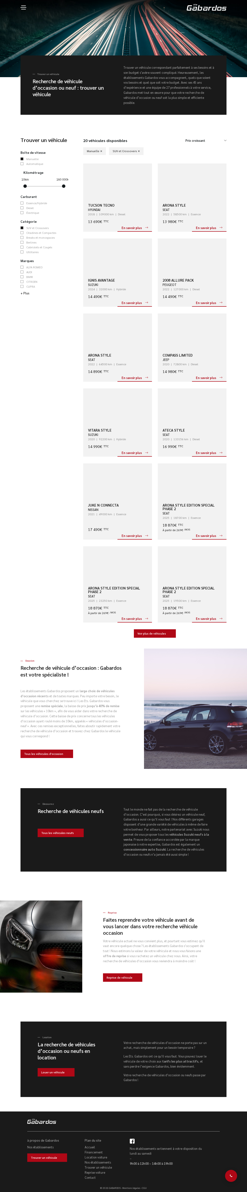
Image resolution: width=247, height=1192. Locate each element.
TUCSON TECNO (101, 205)
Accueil (90, 1147)
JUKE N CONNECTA (103, 505)
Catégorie (29, 221)
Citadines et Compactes (41, 232)
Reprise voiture (95, 1172)
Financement (94, 1152)
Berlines (31, 242)
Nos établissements (40, 1147)
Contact (90, 1177)
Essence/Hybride (36, 203)
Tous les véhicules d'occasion (43, 754)
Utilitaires (32, 252)
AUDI (29, 272)
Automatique (34, 163)
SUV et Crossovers (37, 227)
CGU (144, 1187)
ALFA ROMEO (34, 267)
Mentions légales (131, 1187)
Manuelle (32, 158)
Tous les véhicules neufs (57, 833)
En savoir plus (132, 228)
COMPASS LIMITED (177, 355)
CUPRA (30, 286)
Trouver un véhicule (44, 1157)
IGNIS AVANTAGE (101, 280)
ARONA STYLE (174, 205)
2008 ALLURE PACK (178, 280)
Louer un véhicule (53, 1072)
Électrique (32, 212)
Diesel (30, 207)
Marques (27, 260)
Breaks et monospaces (40, 237)
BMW (29, 276)
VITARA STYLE (99, 430)
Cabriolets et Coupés (39, 247)
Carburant (29, 196)
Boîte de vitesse (33, 152)
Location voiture (96, 1157)
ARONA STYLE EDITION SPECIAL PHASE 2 (189, 507)
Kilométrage (33, 172)
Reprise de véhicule (119, 977)
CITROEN (31, 281)
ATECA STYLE (174, 430)
